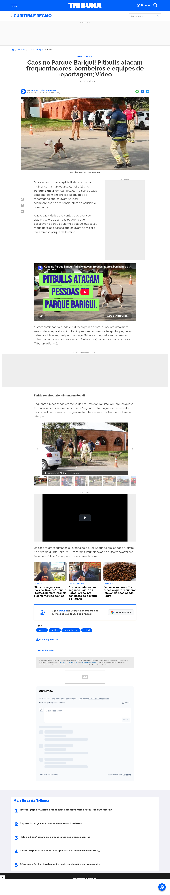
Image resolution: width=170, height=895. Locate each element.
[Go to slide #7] (123, 481)
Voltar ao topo (46, 650)
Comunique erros (48, 639)
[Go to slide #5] (95, 481)
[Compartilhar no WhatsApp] (137, 91)
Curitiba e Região (33, 15)
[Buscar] (158, 15)
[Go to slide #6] (109, 481)
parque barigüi (71, 630)
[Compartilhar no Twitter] (147, 91)
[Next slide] (132, 449)
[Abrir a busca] (155, 5)
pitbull (87, 630)
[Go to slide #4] (81, 481)
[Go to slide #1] (40, 481)
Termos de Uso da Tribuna (68, 662)
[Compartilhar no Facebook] (142, 91)
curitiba (54, 630)
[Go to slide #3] (67, 481)
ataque (42, 630)
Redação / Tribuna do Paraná (43, 90)
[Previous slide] (38, 449)
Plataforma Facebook (88, 662)
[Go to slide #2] (54, 481)
